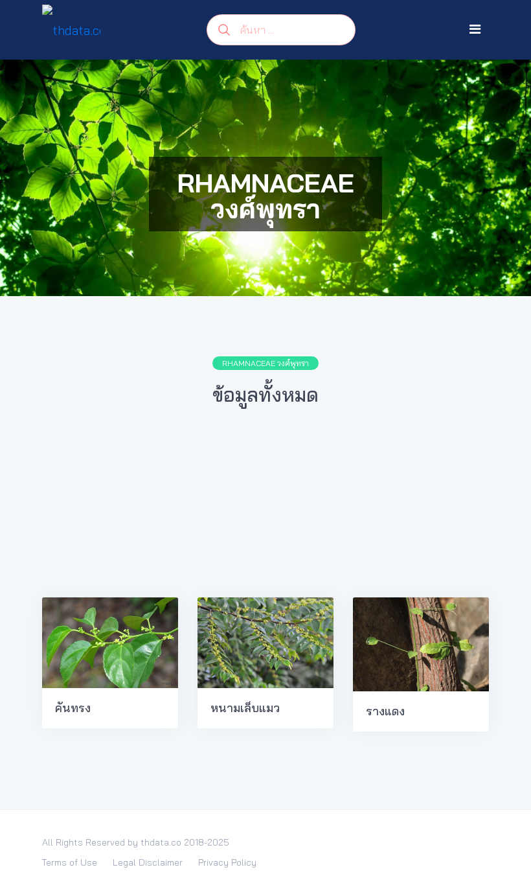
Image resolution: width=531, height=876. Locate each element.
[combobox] (281, 29)
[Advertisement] (265, 509)
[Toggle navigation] (475, 29)
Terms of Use (69, 862)
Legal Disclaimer (148, 862)
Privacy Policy (227, 862)
